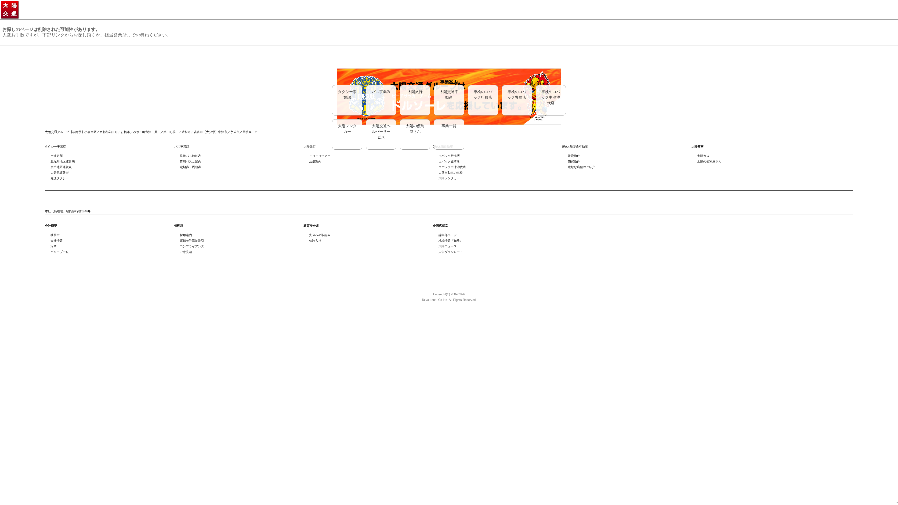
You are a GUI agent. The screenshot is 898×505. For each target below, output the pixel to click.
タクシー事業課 (347, 94)
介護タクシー (60, 178)
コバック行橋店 (449, 156)
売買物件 (574, 161)
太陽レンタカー (347, 128)
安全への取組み (319, 235)
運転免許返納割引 (192, 240)
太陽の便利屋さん (415, 128)
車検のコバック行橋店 (483, 94)
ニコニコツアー (319, 156)
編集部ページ (447, 235)
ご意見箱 (186, 252)
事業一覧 (449, 126)
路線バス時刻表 (190, 156)
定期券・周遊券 (190, 167)
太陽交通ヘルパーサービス (381, 131)
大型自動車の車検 (450, 172)
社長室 (55, 235)
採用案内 (186, 235)
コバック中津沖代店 (452, 167)
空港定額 (57, 156)
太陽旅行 (415, 92)
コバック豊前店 (449, 161)
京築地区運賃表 (61, 167)
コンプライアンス (192, 246)
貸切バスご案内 (190, 161)
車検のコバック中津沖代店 (550, 97)
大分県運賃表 (60, 172)
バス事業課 (381, 92)
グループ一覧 (60, 252)
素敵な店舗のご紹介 (581, 167)
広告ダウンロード (450, 252)
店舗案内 (315, 161)
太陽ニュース (447, 246)
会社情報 (57, 240)
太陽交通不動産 (449, 94)
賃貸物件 (574, 156)
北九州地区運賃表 (63, 161)
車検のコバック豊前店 (516, 94)
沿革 (54, 246)
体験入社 (315, 240)
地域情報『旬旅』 (450, 240)
